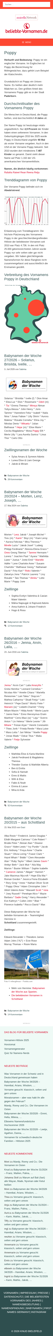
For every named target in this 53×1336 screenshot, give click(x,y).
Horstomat (9, 1044)
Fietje (17, 739)
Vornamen (11, 1292)
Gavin (44, 861)
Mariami (8, 707)
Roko (28, 570)
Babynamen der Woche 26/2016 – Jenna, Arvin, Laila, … (23, 642)
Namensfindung (13, 1308)
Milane (7, 725)
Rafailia (8, 172)
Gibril (41, 402)
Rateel (16, 172)
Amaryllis (36, 685)
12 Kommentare (15, 626)
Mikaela (25, 423)
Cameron (11, 872)
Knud (7, 1169)
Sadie (18, 897)
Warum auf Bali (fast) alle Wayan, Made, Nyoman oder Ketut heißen (24, 1181)
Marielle (39, 559)
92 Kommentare (15, 805)
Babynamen (34, 1308)
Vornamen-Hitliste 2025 (16, 1040)
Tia (7, 405)
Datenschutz (13, 1296)
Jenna (7, 685)
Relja (36, 172)
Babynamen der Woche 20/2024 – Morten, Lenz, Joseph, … (23, 496)
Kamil (19, 538)
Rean (23, 172)
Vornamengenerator (14, 1049)
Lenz (16, 534)
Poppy (36, 431)
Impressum (28, 1292)
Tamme (32, 552)
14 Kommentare (15, 1014)
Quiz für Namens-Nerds (16, 1053)
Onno (7, 552)
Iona (46, 890)
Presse (43, 1292)
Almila (33, 578)
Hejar (19, 427)
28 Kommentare (15, 479)
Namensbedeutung (25, 1304)
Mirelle (7, 545)
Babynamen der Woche (18, 475)
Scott (38, 890)
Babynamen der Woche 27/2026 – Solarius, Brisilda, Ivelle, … (23, 360)
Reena (30, 172)
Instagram (38, 1312)
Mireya (33, 405)
